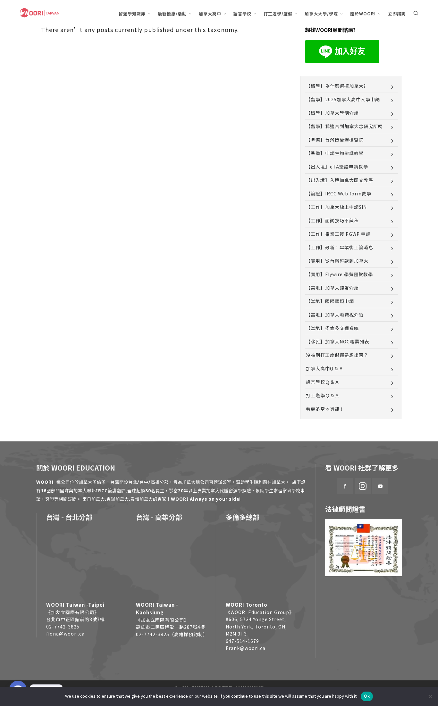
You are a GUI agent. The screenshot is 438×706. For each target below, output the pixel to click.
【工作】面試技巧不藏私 (332, 220)
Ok (367, 696)
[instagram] (363, 486)
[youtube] (380, 486)
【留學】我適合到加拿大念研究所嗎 (344, 126)
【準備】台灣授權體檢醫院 (335, 139)
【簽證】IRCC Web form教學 (338, 193)
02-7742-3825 (63, 626)
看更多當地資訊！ (325, 409)
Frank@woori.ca (245, 648)
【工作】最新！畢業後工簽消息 (339, 247)
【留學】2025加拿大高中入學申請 (343, 99)
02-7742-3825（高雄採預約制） (172, 634)
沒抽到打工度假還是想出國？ (337, 355)
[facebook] (345, 486)
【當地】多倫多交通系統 (332, 328)
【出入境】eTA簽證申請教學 (337, 166)
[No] (430, 696)
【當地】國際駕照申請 (330, 301)
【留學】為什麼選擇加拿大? (336, 86)
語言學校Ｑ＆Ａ (323, 382)
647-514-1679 (242, 641)
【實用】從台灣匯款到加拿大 (337, 261)
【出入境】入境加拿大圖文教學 (339, 180)
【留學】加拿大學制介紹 (332, 113)
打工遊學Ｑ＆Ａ (323, 395)
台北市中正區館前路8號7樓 (75, 619)
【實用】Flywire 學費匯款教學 (339, 274)
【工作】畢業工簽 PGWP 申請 (338, 234)
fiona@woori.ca (65, 633)
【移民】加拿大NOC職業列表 (337, 341)
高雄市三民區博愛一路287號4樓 (170, 627)
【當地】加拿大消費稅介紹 (335, 314)
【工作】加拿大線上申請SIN (336, 207)
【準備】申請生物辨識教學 (335, 153)
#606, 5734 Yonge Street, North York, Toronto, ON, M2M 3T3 (256, 626)
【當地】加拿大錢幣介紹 (332, 287)
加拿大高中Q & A (324, 368)
